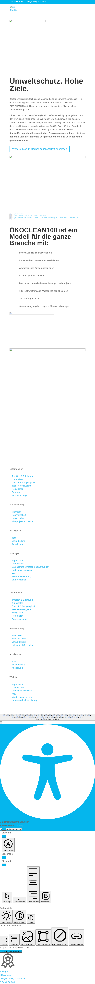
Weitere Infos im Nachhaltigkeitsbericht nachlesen (39, 149)
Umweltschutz (19, 518)
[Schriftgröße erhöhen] (4, 829)
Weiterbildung (18, 541)
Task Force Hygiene (21, 486)
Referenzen (17, 492)
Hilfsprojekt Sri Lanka (22, 521)
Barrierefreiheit (19, 579)
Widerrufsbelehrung (21, 576)
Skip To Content (8, 947)
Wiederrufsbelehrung (22, 697)
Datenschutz (18, 563)
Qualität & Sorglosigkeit (23, 482)
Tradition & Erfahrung (22, 476)
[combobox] (47, 717)
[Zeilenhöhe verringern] (4, 865)
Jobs (14, 538)
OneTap (19, 825)
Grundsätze (17, 479)
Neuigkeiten (18, 489)
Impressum (17, 560)
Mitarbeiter (17, 512)
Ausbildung (17, 544)
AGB (14, 573)
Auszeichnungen (20, 495)
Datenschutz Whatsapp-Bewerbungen (30, 567)
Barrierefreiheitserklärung (24, 700)
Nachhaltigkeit (19, 515)
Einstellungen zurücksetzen (11, 951)
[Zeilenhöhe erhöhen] (4, 857)
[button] (1, 722)
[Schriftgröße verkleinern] (4, 836)
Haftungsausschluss (22, 570)
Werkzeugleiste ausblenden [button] (11, 829)
